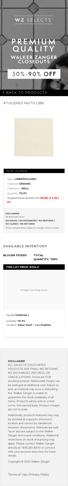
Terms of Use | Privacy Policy (28, 474)
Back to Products (26, 93)
